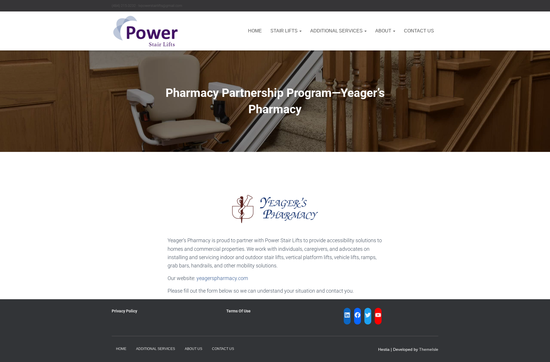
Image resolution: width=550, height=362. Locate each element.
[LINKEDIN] (347, 315)
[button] (300, 30)
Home (255, 30)
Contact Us (419, 30)
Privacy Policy (124, 311)
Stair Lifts (284, 30)
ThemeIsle (428, 349)
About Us (193, 349)
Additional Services (337, 30)
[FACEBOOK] (357, 315)
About (383, 30)
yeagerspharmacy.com (222, 278)
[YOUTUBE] (378, 315)
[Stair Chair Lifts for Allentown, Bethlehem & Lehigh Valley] (145, 31)
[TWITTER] (367, 315)
